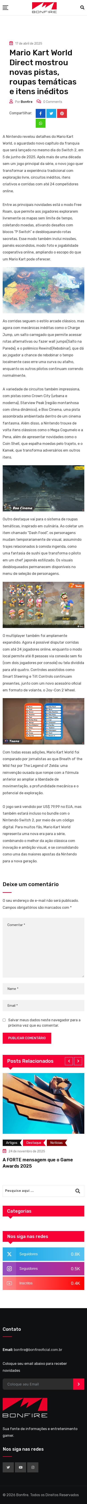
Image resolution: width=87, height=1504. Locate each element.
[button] (69, 1061)
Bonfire (26, 102)
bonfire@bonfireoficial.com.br (38, 1350)
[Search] (82, 7)
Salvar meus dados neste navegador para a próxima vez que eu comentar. (44, 1023)
